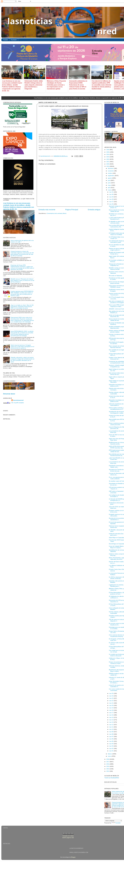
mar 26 (111, 204)
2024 (108, 154)
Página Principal (71, 210)
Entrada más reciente (47, 210)
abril (109, 187)
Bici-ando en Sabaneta (115, 275)
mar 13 (111, 722)
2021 (108, 161)
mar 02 (111, 748)
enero (110, 756)
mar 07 (111, 736)
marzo (110, 190)
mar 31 (111, 192)
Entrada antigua (94, 210)
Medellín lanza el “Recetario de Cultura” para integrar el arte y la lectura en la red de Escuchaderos (22, 280)
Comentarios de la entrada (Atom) (56, 213)
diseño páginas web (68, 837)
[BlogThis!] (77, 156)
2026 (108, 149)
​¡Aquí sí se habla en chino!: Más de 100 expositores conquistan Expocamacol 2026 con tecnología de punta (22, 306)
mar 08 (111, 734)
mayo (109, 185)
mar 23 (111, 698)
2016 (108, 764)
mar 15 (111, 717)
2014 (108, 769)
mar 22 (111, 700)
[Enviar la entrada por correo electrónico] (72, 156)
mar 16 (111, 715)
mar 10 (111, 729)
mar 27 (111, 201)
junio (109, 182)
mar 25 (111, 693)
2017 (108, 761)
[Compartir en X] (79, 156)
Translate (118, 823)
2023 (108, 157)
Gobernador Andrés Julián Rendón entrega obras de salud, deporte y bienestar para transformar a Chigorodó (34, 85)
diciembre (111, 168)
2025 (108, 152)
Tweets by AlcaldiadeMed (111, 777)
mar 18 (111, 710)
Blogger (73, 857)
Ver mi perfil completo (17, 402)
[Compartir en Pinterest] (82, 156)
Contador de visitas (68, 836)
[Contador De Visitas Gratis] (68, 834)
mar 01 (111, 751)
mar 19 (111, 708)
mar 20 (111, 705)
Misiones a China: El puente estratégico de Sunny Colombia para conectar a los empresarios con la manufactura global (56, 85)
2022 (108, 159)
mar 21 (111, 703)
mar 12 (111, 724)
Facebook (14, 40)
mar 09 (111, 731)
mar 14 (111, 719)
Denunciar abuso (9, 394)
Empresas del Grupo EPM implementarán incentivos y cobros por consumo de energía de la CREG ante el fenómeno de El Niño (22, 267)
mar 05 (111, 741)
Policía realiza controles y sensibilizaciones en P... (116, 408)
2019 (108, 166)
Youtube (5, 40)
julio (109, 180)
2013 (108, 771)
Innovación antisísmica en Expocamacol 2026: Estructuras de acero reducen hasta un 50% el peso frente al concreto (78, 85)
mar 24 (111, 696)
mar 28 (111, 199)
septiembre (111, 175)
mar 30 (111, 194)
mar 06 (111, 739)
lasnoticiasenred (18, 400)
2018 (108, 759)
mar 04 (111, 743)
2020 (108, 164)
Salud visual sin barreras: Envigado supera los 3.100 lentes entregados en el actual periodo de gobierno (22, 346)
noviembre (111, 171)
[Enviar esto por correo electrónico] (75, 156)
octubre (110, 173)
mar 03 (111, 746)
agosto (110, 178)
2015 (108, 766)
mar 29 (111, 197)
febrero (110, 754)
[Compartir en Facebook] (80, 156)
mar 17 (111, 712)
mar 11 (111, 727)
